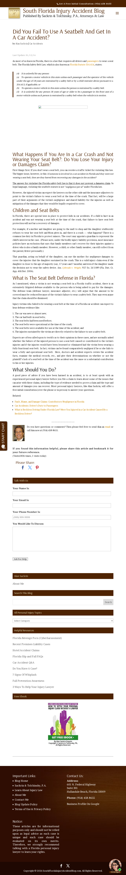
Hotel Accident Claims (26, 650)
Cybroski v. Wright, (71, 267)
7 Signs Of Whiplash (24, 674)
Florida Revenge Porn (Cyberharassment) (37, 638)
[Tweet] (30, 468)
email (107, 426)
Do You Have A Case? (25, 668)
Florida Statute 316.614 (82, 64)
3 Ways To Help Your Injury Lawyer (33, 686)
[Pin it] (37, 468)
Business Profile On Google (83, 803)
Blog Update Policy (26, 804)
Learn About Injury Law (28, 790)
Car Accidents (36, 43)
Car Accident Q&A (23, 662)
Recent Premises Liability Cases (31, 644)
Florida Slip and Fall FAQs (28, 656)
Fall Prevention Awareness (28, 680)
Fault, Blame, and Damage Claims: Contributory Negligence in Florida (50, 401)
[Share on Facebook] (23, 468)
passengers (93, 61)
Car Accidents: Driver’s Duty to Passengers (36, 405)
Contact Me (22, 799)
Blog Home (21, 780)
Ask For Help (20, 559)
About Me (18, 583)
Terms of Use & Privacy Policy (33, 809)
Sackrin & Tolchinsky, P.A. (30, 785)
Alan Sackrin (22, 43)
